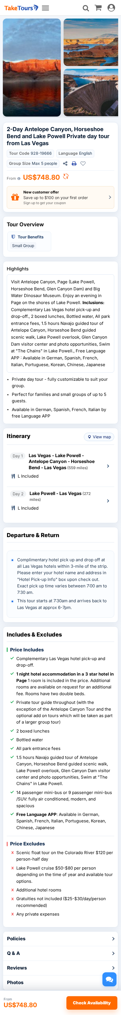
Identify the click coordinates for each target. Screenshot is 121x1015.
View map (102, 436)
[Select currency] (66, 178)
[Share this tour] (65, 163)
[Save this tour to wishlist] (83, 163)
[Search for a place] (85, 8)
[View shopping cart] (98, 7)
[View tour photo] (32, 68)
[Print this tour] (74, 163)
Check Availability (92, 1002)
